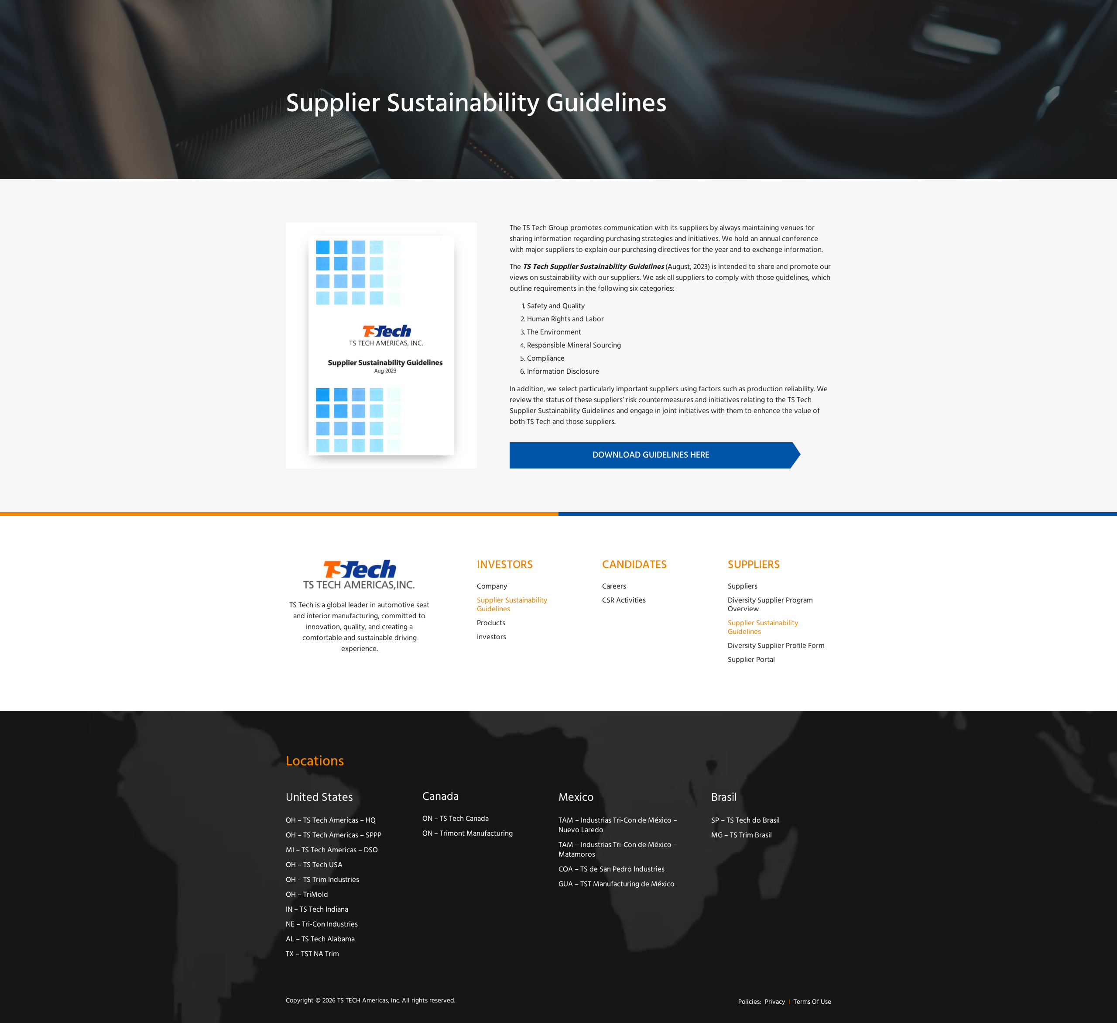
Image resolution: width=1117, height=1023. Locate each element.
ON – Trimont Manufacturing (467, 833)
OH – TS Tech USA (314, 865)
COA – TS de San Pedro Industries (611, 869)
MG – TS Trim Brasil (741, 835)
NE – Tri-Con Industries (322, 924)
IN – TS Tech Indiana (317, 909)
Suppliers (742, 586)
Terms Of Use (812, 1002)
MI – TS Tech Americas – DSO (332, 850)
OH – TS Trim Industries (322, 880)
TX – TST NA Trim (312, 954)
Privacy (775, 1002)
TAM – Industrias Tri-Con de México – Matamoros (617, 849)
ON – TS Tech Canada (455, 819)
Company (492, 586)
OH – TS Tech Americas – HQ (331, 820)
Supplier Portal (751, 660)
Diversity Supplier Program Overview (770, 605)
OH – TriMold (307, 895)
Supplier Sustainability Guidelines (512, 605)
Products (491, 623)
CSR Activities (624, 600)
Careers (614, 586)
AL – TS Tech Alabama (320, 939)
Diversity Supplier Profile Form (776, 646)
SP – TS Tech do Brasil (745, 820)
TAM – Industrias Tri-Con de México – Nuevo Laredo (617, 825)
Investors (491, 637)
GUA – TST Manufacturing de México (616, 884)
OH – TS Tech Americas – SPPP (333, 835)
